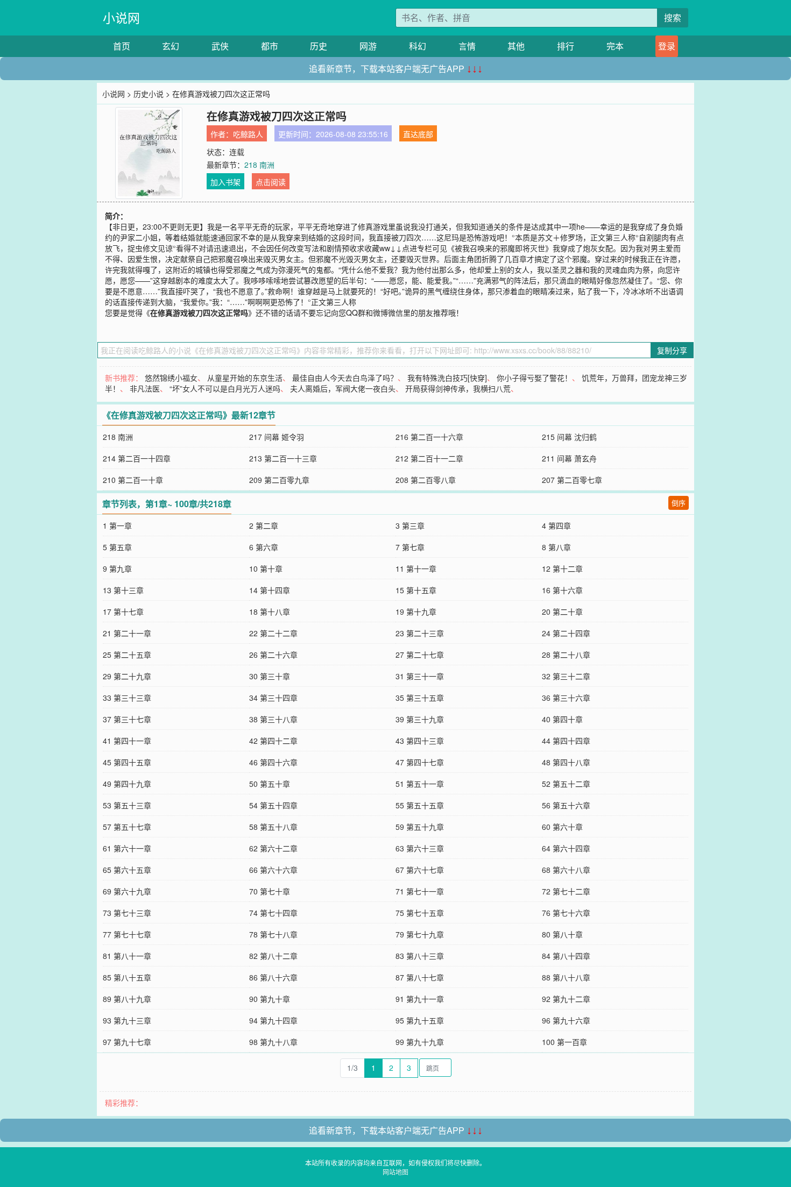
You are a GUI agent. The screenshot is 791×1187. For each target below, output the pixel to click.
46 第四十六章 (273, 762)
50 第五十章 (269, 783)
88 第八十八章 (566, 977)
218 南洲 (259, 164)
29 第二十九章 (127, 676)
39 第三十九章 (420, 719)
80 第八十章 (562, 934)
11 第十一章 (416, 568)
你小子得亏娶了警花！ (534, 377)
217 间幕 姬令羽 (276, 436)
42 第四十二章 (273, 740)
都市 (269, 46)
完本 (615, 46)
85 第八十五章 (127, 977)
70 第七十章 (269, 891)
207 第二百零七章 (572, 479)
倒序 (679, 502)
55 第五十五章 (420, 805)
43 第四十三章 (420, 740)
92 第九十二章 (566, 998)
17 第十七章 (123, 611)
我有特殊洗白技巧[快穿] (447, 377)
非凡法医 (145, 388)
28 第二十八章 (566, 654)
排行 (565, 46)
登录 (666, 46)
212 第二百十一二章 (429, 458)
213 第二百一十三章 (283, 458)
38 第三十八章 (273, 719)
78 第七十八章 (273, 934)
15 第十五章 (416, 590)
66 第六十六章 (273, 869)
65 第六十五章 (127, 869)
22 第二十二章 (273, 633)
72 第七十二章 (566, 891)
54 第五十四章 (273, 805)
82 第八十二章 (273, 955)
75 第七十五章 (420, 912)
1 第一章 (117, 525)
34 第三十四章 (273, 697)
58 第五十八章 (273, 826)
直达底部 (418, 134)
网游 (368, 46)
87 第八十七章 (420, 977)
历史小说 (148, 93)
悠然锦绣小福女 (171, 377)
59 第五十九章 (420, 826)
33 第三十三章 (127, 697)
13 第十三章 (123, 590)
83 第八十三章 (420, 955)
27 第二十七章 (420, 654)
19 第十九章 (416, 611)
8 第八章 (556, 547)
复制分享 (672, 350)
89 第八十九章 (127, 998)
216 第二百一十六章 (429, 436)
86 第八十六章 (273, 977)
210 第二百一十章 (133, 479)
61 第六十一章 (127, 848)
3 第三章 (410, 525)
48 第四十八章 (566, 762)
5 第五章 (117, 547)
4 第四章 (556, 525)
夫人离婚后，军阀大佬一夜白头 (343, 388)
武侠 (220, 46)
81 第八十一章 (127, 955)
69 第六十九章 (127, 891)
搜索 (672, 17)
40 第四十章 (562, 719)
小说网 (121, 17)
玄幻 (170, 46)
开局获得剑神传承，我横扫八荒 (458, 388)
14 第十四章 (269, 590)
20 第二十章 (562, 611)
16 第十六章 (562, 590)
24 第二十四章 (566, 633)
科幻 (417, 46)
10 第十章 (265, 568)
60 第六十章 (562, 826)
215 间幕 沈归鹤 (569, 436)
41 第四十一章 (127, 740)
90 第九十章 (269, 998)
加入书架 (225, 181)
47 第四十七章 (420, 762)
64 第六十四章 (566, 848)
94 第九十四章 (273, 1020)
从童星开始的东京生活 (244, 377)
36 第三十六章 (566, 697)
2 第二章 (263, 525)
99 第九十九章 (420, 1041)
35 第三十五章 (420, 697)
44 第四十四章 (566, 740)
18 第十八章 (269, 611)
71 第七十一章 (420, 891)
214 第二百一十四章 (137, 458)
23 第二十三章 (420, 633)
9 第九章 (117, 568)
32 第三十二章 (566, 676)
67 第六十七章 (420, 869)
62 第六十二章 (273, 848)
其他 (516, 46)
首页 (121, 46)
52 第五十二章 (566, 783)
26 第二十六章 (273, 654)
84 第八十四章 (566, 955)
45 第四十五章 (127, 762)
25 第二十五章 (127, 654)
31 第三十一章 (420, 676)
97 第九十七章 (127, 1041)
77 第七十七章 (127, 934)
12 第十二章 (562, 568)
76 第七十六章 (566, 912)
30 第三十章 (269, 676)
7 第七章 (410, 547)
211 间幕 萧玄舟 (569, 458)
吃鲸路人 (248, 134)
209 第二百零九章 (279, 479)
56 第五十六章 (566, 805)
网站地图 (395, 1171)
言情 (467, 46)
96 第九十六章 (566, 1020)
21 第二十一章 (127, 633)
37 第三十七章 (127, 719)
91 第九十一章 (420, 998)
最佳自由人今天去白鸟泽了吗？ (345, 377)
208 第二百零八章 (426, 479)
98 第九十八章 (273, 1041)
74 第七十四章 (273, 912)
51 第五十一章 (420, 783)
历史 (318, 46)
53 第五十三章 (127, 805)
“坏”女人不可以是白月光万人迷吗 (225, 388)
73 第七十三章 (127, 912)
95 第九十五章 (420, 1020)
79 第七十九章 (420, 934)
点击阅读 (271, 181)
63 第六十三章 (420, 848)
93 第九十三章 (127, 1020)
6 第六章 (263, 547)
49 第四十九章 (127, 783)
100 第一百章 (564, 1041)
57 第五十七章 (127, 826)
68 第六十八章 (566, 869)
